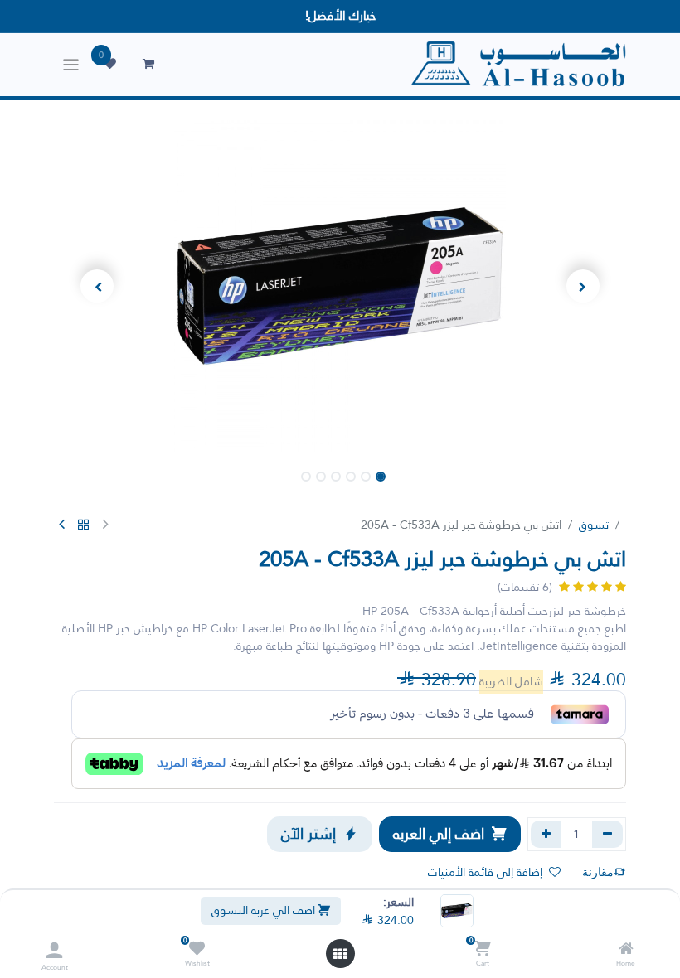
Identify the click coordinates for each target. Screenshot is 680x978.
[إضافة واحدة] (546, 834)
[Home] (626, 950)
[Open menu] (340, 954)
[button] (584, 286)
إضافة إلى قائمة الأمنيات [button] (485, 872)
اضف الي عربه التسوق (264, 910)
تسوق (594, 524)
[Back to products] (84, 525)
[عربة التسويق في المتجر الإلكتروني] (148, 64)
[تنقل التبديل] (71, 64)
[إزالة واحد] (607, 834)
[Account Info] (54, 950)
